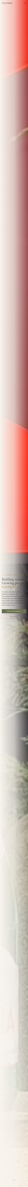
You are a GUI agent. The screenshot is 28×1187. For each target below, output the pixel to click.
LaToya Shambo (7, 3)
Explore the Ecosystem (13, 611)
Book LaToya (14, 616)
